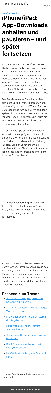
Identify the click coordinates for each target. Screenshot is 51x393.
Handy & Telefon (10, 13)
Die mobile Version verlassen (25, 389)
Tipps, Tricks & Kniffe (15, 3)
